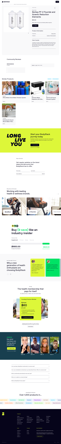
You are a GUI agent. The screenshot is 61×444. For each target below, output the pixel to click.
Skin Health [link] (38, 417)
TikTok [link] (18, 432)
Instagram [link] (18, 430)
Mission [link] (28, 430)
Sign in (38, 147)
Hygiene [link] (18, 416)
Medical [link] (28, 416)
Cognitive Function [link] (29, 420)
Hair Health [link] (48, 420)
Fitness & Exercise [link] (20, 422)
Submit (43, 173)
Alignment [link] (38, 422)
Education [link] (47, 422)
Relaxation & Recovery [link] (20, 417)
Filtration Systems (53, 35)
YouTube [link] (18, 436)
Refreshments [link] (29, 422)
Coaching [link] (38, 416)
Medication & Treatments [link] (40, 420)
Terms (55, 442)
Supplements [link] (19, 420)
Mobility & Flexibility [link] (39, 419)
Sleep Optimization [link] (20, 419)
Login (36, 65)
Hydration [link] (47, 417)
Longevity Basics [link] (29, 417)
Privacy (58, 442)
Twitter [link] (18, 435)
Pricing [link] (28, 432)
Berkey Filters (34, 10)
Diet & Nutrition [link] (19, 423)
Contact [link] (28, 433)
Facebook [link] (18, 433)
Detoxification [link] (48, 416)
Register (33, 65)
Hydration (48, 35)
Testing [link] (47, 419)
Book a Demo (31, 326)
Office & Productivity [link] (30, 419)
